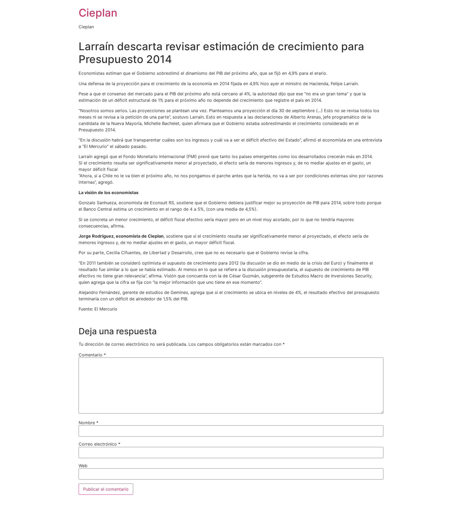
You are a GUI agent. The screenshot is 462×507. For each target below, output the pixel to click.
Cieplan (98, 12)
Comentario (92, 355)
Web (83, 465)
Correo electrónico (99, 444)
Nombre (88, 422)
